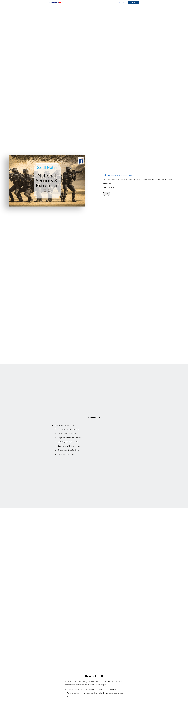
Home (120, 2)
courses (98, 689)
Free (106, 193)
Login (133, 2)
